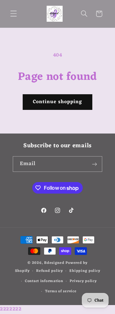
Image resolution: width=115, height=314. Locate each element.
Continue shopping (57, 101)
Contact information (44, 281)
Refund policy (49, 271)
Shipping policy (84, 271)
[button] (13, 13)
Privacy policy (83, 281)
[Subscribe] (94, 164)
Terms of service (61, 291)
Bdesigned (54, 263)
